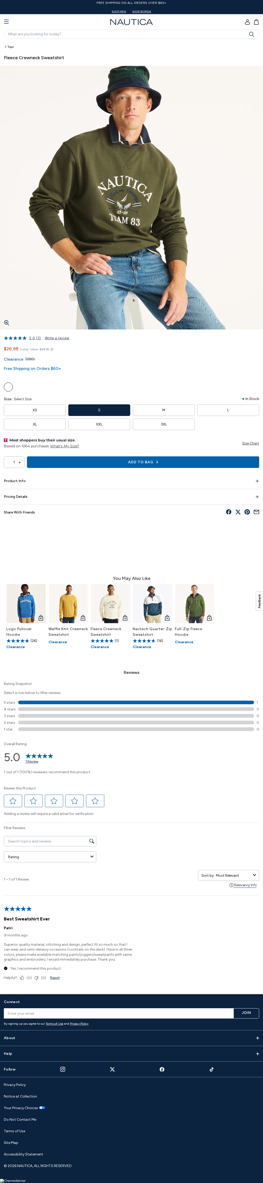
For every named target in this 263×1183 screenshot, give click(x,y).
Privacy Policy (79, 1023)
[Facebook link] (162, 1069)
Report (55, 978)
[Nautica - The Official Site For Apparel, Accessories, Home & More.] (131, 22)
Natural (19, 387)
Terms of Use (54, 1023)
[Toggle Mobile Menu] (6, 22)
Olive (8, 387)
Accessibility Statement (23, 1154)
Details (30, 358)
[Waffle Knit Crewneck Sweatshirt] (68, 603)
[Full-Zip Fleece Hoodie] (194, 603)
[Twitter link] (112, 1069)
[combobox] (233, 875)
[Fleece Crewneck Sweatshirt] (110, 603)
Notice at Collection (20, 1096)
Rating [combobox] (13, 857)
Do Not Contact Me (20, 1119)
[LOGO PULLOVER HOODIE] (26, 603)
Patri (8, 928)
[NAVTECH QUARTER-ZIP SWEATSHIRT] (152, 603)
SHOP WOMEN (141, 11)
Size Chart (250, 443)
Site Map (11, 1143)
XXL (99, 424)
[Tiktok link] (211, 1069)
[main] (131, 515)
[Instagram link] (62, 1069)
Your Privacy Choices (21, 1108)
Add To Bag (141, 462)
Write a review (57, 338)
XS (35, 410)
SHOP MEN (119, 11)
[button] (13, 800)
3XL (164, 424)
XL (35, 424)
